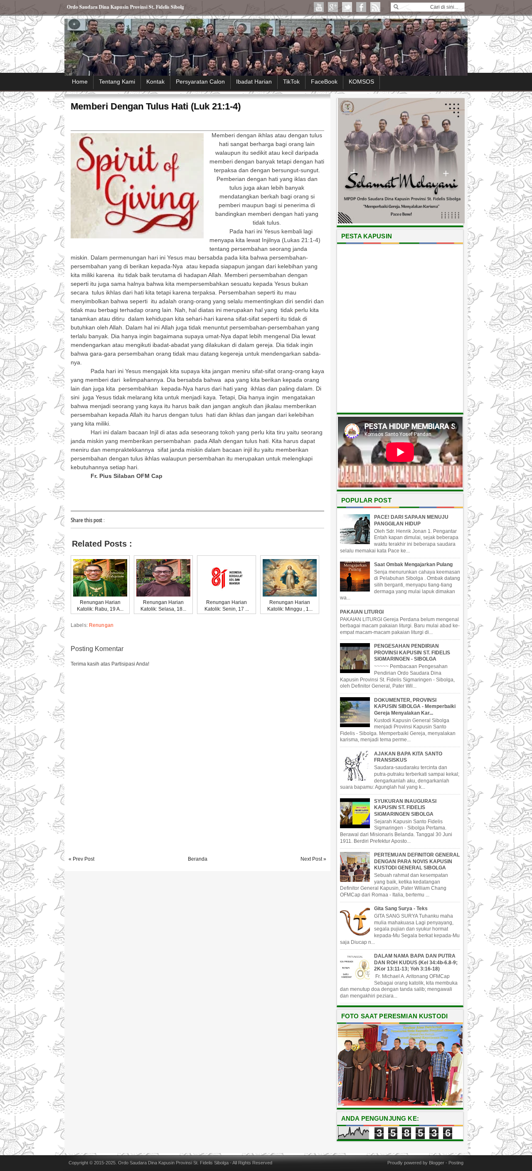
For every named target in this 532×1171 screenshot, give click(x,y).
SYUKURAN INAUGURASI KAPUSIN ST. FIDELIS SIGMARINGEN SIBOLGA (405, 807)
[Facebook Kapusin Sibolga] (361, 7)
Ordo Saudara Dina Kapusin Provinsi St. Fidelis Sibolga (173, 1162)
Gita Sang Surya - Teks (401, 908)
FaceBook (324, 81)
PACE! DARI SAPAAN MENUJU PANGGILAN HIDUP (411, 520)
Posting (455, 1162)
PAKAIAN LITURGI (362, 612)
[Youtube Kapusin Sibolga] (319, 7)
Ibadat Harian (254, 81)
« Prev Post (81, 859)
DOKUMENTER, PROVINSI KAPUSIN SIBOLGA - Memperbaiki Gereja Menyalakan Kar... (415, 706)
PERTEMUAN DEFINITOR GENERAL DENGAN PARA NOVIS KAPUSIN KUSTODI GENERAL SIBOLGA (417, 861)
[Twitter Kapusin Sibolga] (347, 7)
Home (80, 81)
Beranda (197, 859)
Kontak (155, 81)
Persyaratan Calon (200, 81)
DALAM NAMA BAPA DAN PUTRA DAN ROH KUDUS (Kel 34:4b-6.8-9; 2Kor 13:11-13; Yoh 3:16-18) (416, 962)
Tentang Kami (117, 81)
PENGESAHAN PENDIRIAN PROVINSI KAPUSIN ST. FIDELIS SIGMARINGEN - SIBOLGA (412, 652)
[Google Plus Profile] (333, 7)
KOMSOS (361, 81)
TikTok (291, 81)
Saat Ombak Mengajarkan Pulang (413, 564)
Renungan (101, 625)
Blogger (436, 1162)
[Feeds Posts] (375, 7)
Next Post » (313, 859)
